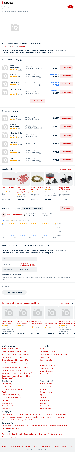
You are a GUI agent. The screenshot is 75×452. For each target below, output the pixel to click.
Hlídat (13, 47)
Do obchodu (66, 67)
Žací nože (43, 363)
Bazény (20, 420)
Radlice (4, 392)
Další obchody (37, 101)
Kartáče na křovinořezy (47, 349)
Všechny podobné (65, 170)
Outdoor (13, 420)
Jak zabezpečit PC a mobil (10, 428)
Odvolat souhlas (46, 446)
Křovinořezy (6, 408)
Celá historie (37, 208)
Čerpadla (43, 397)
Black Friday (29, 420)
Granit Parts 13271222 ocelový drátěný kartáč (17, 373)
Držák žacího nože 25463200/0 (12, 370)
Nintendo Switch (61, 414)
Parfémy (48, 417)
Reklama (56, 446)
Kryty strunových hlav (47, 368)
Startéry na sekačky (46, 360)
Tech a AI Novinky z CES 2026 (12, 434)
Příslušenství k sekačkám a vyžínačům (16, 11)
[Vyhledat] (70, 6)
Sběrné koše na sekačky (48, 371)
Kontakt (63, 446)
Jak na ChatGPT (43, 434)
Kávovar (12, 417)
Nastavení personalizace (30, 446)
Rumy (42, 417)
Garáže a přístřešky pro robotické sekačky (53, 354)
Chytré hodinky (7, 414)
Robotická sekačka (46, 392)
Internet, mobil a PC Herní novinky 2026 (15, 425)
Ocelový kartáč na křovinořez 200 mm (14, 352)
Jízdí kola (5, 420)
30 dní (18, 208)
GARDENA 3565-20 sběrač (11, 349)
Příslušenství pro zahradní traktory (13, 389)
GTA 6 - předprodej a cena (38, 425)
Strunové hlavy (7, 384)
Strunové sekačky (8, 406)
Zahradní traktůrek (45, 406)
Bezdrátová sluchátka (21, 414)
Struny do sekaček (8, 386)
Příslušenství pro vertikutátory (11, 397)
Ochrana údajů (15, 446)
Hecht (22, 259)
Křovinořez (43, 403)
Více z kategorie (65, 303)
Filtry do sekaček (45, 357)
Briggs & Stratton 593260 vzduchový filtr (15, 360)
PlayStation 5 (49, 414)
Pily (41, 395)
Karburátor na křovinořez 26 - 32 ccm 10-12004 (17, 367)
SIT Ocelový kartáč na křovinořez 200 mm (15, 354)
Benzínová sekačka (46, 384)
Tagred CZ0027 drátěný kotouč (12, 357)
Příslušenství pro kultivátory (11, 395)
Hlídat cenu (67, 208)
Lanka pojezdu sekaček (47, 352)
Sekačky (5, 400)
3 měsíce (27, 208)
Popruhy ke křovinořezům (48, 365)
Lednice (20, 417)
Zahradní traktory (7, 403)
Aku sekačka (44, 389)
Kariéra (71, 446)
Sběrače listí (44, 374)
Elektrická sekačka (46, 386)
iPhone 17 (33, 414)
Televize (5, 417)
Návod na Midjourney (9, 437)
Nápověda (5, 446)
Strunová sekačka (45, 400)
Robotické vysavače (31, 417)
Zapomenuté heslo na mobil (58, 425)
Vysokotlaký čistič (45, 408)
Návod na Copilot (30, 434)
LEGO (41, 414)
